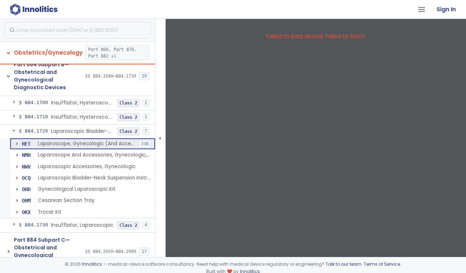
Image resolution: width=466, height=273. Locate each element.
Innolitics (92, 264)
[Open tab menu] (421, 9)
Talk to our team (343, 264)
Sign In (446, 9)
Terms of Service (382, 264)
